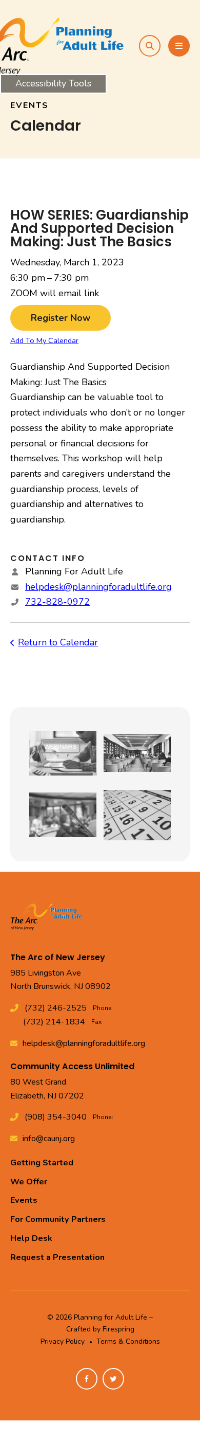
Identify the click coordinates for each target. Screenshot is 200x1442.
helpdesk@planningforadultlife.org (98, 587)
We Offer (28, 1181)
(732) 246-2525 (56, 1008)
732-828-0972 (57, 602)
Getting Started (41, 1162)
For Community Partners (58, 1219)
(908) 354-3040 (56, 1117)
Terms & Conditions (128, 1341)
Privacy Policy (63, 1341)
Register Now (60, 318)
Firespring (118, 1329)
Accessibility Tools (53, 83)
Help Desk (31, 1238)
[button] (150, 46)
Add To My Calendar (44, 340)
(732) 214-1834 (54, 1022)
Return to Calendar (58, 642)
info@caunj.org (49, 1138)
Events (23, 1200)
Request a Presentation (57, 1257)
